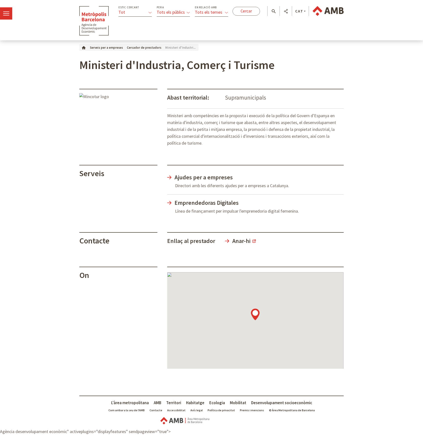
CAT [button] (299, 11)
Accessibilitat (176, 410)
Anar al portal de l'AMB (328, 11)
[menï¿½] (6, 13)
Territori (173, 402)
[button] (274, 11)
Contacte (156, 410)
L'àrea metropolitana (130, 402)
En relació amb (206, 7)
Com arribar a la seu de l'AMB (126, 410)
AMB (157, 402)
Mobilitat (238, 402)
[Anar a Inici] (84, 47)
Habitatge (195, 402)
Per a (160, 7)
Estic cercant (128, 7)
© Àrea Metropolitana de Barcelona (292, 410)
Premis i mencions (252, 410)
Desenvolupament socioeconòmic (281, 402)
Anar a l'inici (94, 20)
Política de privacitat (221, 410)
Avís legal (196, 410)
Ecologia (217, 402)
